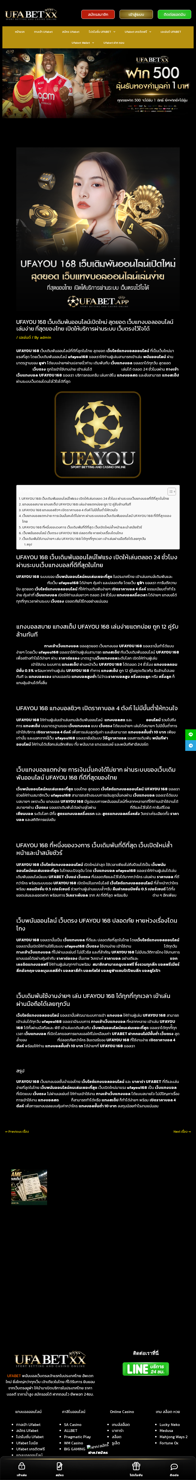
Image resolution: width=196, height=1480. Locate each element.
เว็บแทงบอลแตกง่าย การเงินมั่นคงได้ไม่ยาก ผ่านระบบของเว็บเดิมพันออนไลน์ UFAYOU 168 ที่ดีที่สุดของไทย (96, 518)
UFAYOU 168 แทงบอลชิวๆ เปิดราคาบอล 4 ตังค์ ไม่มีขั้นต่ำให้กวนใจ (70, 510)
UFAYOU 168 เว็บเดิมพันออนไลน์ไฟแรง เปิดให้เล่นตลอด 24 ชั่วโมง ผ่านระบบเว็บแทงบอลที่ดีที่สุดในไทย (95, 498)
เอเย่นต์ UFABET (171, 32)
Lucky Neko (170, 1424)
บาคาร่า (118, 1430)
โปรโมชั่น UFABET (100, 32)
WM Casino (73, 1443)
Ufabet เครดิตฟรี (136, 32)
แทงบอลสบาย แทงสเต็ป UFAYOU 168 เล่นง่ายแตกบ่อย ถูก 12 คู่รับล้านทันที (76, 504)
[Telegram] (190, 745)
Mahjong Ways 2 (174, 1437)
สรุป (29, 544)
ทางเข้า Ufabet (43, 32)
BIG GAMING (74, 1449)
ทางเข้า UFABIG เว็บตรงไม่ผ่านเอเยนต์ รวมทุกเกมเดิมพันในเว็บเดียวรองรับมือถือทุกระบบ (69, 1226)
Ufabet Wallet (81, 43)
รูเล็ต (116, 1443)
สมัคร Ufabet (70, 32)
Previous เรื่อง (17, 1131)
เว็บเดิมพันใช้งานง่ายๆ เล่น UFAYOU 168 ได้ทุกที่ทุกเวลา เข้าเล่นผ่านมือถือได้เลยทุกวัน (84, 538)
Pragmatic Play (77, 1437)
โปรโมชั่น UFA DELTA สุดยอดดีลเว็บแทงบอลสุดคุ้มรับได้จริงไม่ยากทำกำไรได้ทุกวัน (65, 1257)
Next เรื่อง (182, 1131)
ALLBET (70, 1430)
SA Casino (73, 1424)
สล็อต (116, 1437)
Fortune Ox (169, 1443)
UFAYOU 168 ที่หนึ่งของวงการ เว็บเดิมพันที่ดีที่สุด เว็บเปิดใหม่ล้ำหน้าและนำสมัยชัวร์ (82, 527)
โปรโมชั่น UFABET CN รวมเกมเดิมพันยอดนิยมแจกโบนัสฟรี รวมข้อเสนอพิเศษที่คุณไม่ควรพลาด (73, 1241)
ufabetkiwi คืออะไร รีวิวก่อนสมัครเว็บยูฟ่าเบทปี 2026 (46, 1210)
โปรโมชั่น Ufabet (30, 1437)
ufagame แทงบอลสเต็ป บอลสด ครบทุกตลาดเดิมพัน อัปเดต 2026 (94, 1171)
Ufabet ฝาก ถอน (113, 43)
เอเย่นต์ (25, 337)
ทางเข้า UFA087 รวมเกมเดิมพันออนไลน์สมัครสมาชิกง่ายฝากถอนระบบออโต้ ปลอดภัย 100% (71, 1233)
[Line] (190, 734)
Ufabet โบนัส (27, 1443)
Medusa (166, 1430)
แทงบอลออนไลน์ (29, 1455)
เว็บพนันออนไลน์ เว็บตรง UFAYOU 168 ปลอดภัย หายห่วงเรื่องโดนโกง (72, 533)
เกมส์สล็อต (121, 1424)
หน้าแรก (20, 32)
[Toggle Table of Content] (169, 492)
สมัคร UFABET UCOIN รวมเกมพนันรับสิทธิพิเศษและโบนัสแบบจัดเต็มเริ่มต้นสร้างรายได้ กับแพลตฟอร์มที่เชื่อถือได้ (86, 1218)
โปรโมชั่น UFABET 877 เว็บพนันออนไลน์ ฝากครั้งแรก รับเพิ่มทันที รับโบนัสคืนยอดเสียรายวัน (71, 1249)
